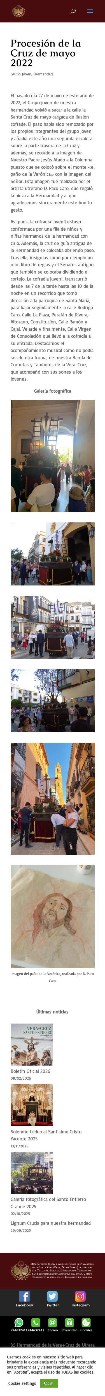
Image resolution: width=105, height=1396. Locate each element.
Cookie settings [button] (22, 1383)
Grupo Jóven (21, 73)
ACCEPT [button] (49, 1383)
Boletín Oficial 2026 (30, 1071)
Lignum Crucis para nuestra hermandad (51, 1223)
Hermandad (43, 73)
